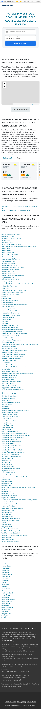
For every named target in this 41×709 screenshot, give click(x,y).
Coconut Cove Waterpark (9, 300)
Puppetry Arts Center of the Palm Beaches (15, 477)
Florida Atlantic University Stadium (12, 329)
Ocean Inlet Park (6, 423)
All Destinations (24, 675)
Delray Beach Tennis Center (10, 315)
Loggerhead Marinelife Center (11, 387)
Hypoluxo (4, 578)
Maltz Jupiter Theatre (8, 398)
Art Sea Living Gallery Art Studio (11, 244)
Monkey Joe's (6, 408)
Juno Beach (5, 580)
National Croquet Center (9, 414)
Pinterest (18, 686)
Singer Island (5, 609)
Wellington (4, 616)
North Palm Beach (7, 593)
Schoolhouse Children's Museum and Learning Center (19, 500)
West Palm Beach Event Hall (10, 533)
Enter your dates (20, 109)
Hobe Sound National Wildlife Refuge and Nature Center (19, 344)
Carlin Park (4, 288)
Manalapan (5, 591)
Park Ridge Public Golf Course (11, 456)
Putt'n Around (5, 479)
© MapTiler (21, 104)
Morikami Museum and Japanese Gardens (15, 410)
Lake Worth (5, 584)
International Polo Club (8, 346)
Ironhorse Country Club (9, 348)
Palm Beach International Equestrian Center (15, 435)
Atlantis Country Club (8, 257)
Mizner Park (5, 406)
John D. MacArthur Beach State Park (13, 354)
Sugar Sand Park (6, 514)
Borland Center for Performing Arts (12, 275)
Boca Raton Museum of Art (10, 269)
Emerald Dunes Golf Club (9, 325)
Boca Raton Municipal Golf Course (12, 267)
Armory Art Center (7, 242)
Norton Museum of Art (8, 421)
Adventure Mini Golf (7, 236)
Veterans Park (6, 524)
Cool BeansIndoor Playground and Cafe (14, 304)
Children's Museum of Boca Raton (12, 292)
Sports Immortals (6, 512)
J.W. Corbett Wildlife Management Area (14, 350)
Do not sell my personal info (12, 680)
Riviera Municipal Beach (9, 495)
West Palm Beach (7, 618)
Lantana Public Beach (8, 379)
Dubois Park (5, 321)
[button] (4, 83)
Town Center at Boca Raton (10, 520)
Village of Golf (6, 614)
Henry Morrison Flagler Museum (11, 340)
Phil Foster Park (6, 464)
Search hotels (20, 43)
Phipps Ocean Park (7, 466)
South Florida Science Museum (11, 504)
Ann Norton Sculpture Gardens (11, 238)
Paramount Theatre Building (10, 454)
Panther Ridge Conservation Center (13, 452)
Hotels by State (8, 678)
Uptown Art (4, 522)
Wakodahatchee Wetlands (10, 529)
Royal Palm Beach (7, 607)
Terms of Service (10, 702)
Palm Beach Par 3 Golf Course (11, 446)
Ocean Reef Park (7, 425)
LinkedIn (12, 686)
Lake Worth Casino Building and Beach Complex (17, 373)
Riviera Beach (6, 605)
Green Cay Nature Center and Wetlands (14, 334)
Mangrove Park (6, 400)
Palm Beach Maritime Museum (11, 441)
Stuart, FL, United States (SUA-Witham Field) (15, 210)
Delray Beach (5, 568)
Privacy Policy (21, 702)
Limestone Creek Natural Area (11, 381)
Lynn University (6, 392)
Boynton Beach (6, 566)
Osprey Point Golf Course (9, 431)
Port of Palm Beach (7, 475)
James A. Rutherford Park (9, 352)
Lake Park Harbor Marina (9, 371)
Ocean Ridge (5, 595)
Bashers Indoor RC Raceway (10, 259)
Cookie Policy (31, 702)
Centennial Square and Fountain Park (13, 290)
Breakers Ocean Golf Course (10, 280)
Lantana (4, 587)
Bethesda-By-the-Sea (8, 261)
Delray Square (6, 319)
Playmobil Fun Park (7, 471)
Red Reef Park (6, 485)
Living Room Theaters (8, 385)
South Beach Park (7, 502)
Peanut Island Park (7, 458)
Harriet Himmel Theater (9, 338)
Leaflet (16, 104)
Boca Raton (5, 564)
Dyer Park (4, 323)
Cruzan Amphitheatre (8, 309)
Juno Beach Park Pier (8, 361)
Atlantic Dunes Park (7, 253)
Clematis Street (6, 298)
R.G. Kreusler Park (7, 481)
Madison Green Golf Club (9, 394)
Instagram (4, 686)
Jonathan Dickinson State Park (11, 358)
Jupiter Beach (5, 363)
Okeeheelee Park (7, 427)
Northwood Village (7, 419)
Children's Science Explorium (10, 294)
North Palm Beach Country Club (11, 417)
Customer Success (20, 678)
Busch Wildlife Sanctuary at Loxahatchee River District (18, 284)
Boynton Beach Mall (7, 278)
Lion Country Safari (7, 383)
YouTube (35, 684)
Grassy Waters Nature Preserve (11, 331)
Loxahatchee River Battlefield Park (12, 390)
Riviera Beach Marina (8, 493)
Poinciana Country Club (9, 473)
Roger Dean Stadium (8, 497)
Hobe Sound (5, 576)
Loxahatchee (5, 589)
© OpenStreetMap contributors (31, 104)
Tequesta (4, 611)
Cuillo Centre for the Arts (9, 311)
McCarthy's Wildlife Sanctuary (10, 402)
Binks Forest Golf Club (8, 263)
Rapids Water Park (7, 483)
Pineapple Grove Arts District (10, 468)
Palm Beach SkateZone (9, 448)
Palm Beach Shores (7, 601)
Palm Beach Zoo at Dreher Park (11, 450)
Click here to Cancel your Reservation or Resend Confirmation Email (17, 656)
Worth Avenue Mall (7, 539)
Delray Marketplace (7, 317)
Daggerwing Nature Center (10, 313)
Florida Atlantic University (9, 327)
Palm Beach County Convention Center (14, 433)
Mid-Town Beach (6, 404)
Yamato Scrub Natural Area (10, 541)
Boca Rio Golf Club (7, 271)
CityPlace (4, 296)
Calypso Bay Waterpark (9, 286)
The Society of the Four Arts (10, 518)
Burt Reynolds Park (7, 282)
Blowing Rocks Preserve (9, 265)
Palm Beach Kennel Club (9, 439)
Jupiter (3, 582)
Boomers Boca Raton (8, 273)
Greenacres (5, 570)
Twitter (29, 684)
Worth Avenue (6, 537)
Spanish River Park (7, 510)
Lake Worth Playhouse (8, 377)
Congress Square (7, 302)
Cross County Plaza (7, 307)
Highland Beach (6, 574)
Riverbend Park (6, 491)
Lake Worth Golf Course (9, 375)
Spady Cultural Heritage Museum (12, 508)
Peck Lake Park (6, 460)
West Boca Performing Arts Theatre (12, 531)
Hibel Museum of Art (7, 342)
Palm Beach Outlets (7, 444)
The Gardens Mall (7, 516)
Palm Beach (5, 597)
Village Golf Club (6, 527)
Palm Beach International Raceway (12, 437)
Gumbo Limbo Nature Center (10, 336)
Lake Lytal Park (6, 369)
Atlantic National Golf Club (9, 255)
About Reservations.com (9, 675)
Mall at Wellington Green (9, 396)
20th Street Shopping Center (10, 234)
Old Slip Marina (6, 429)
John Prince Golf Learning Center (12, 356)
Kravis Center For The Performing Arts (13, 367)
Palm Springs (5, 603)
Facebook (23, 684)
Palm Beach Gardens (8, 599)
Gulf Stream (5, 572)
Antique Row (5, 240)
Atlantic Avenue (6, 251)
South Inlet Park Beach (8, 506)
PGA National (5, 462)
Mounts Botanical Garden (9, 412)
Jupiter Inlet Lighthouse (9, 365)
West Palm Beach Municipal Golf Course (14, 535)
